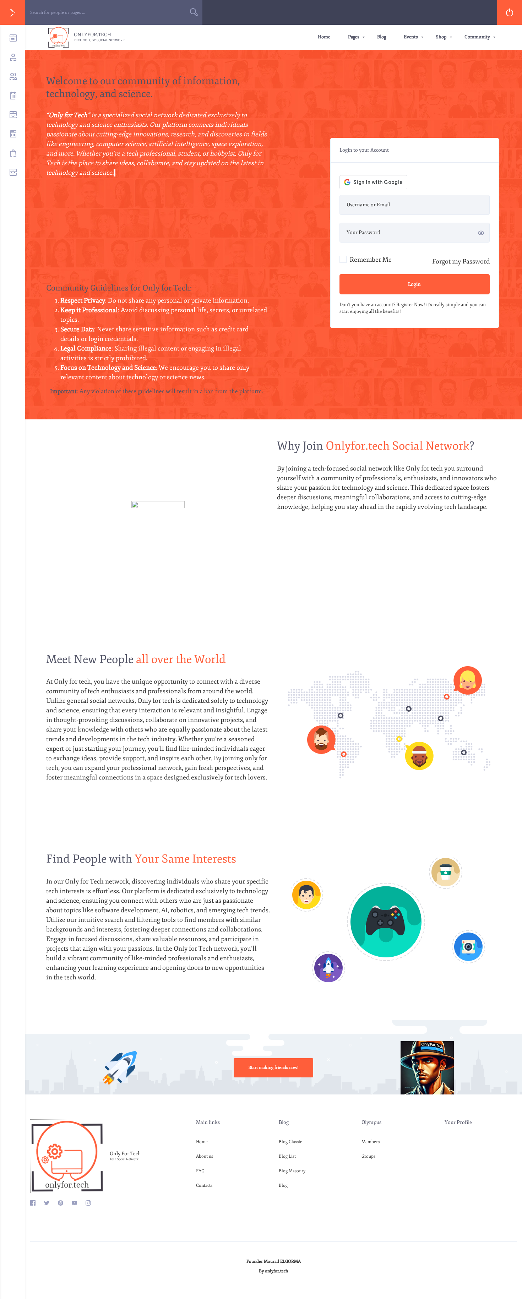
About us (204, 1156)
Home (324, 37)
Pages (353, 37)
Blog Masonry (292, 1171)
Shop (441, 37)
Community (477, 37)
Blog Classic (290, 1142)
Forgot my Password (461, 261)
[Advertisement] (156, 233)
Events (411, 37)
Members (370, 1142)
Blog (381, 37)
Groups (368, 1156)
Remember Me (370, 259)
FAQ (200, 1171)
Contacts (204, 1185)
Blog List (287, 1156)
